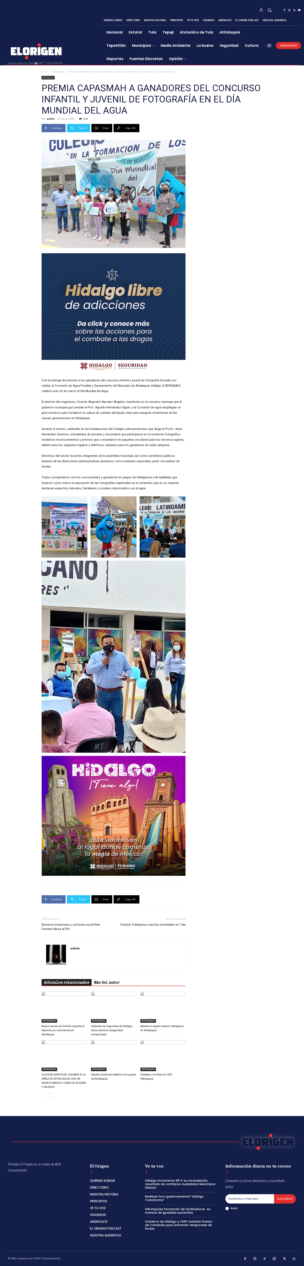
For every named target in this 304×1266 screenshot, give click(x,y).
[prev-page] (44, 1095)
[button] (269, 10)
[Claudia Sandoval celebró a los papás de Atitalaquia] (113, 1055)
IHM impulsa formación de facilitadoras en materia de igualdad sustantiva (178, 1211)
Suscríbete (285, 1199)
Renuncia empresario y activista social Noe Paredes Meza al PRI (71, 927)
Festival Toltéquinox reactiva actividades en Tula (153, 924)
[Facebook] (284, 10)
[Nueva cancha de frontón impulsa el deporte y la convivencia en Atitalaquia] (64, 1007)
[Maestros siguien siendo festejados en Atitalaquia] (163, 1007)
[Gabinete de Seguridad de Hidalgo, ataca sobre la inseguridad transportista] (113, 1007)
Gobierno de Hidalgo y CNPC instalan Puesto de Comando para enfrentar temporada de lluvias (178, 1225)
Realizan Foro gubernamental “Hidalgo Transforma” (174, 1198)
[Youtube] (299, 10)
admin (51, 118)
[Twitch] (275, 1259)
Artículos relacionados (66, 983)
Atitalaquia (58, 71)
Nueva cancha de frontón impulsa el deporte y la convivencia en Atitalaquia (63, 1030)
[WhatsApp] (294, 1259)
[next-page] (50, 1095)
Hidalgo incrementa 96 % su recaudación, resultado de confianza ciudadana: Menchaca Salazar (180, 1184)
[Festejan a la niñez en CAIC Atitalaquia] (163, 1055)
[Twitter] (294, 10)
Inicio (45, 71)
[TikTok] (265, 1259)
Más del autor (107, 983)
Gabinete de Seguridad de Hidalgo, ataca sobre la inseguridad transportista (112, 1030)
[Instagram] (289, 10)
